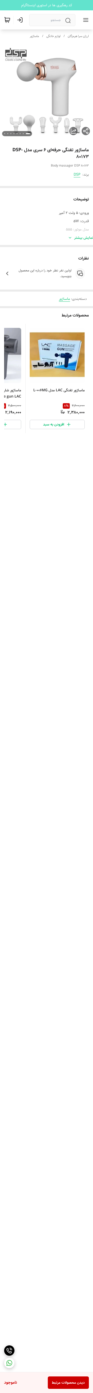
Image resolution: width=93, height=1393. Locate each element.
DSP (77, 174)
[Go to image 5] (13, 133)
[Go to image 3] (20, 133)
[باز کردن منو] (85, 20)
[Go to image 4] (17, 133)
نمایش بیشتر (83, 238)
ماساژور (34, 36)
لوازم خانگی (53, 36)
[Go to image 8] (4, 133)
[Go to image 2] (23, 133)
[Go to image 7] (7, 133)
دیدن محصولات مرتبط (68, 1382)
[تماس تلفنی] (9, 1350)
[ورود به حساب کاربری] (21, 20)
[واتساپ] (9, 1363)
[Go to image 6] (10, 133)
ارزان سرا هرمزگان (78, 36)
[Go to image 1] (28, 133)
